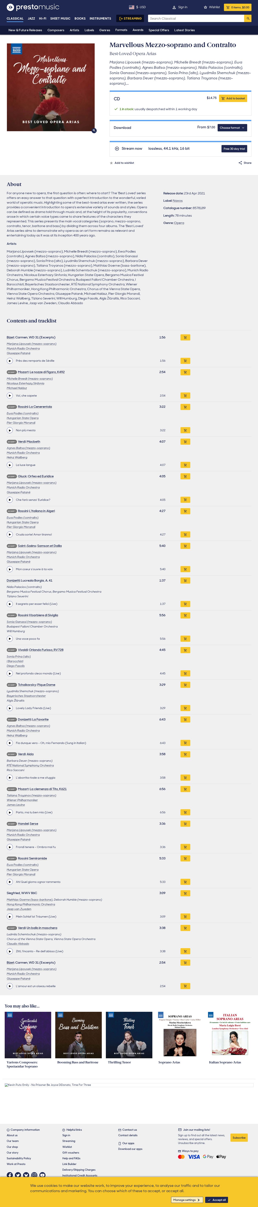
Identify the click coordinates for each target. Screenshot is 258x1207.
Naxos (178, 200)
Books (80, 19)
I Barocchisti (15, 661)
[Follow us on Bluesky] (27, 1175)
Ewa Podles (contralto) (23, 413)
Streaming (133, 19)
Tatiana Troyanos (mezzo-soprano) (31, 795)
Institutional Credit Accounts (79, 1175)
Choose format (230, 128)
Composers (56, 30)
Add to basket (235, 98)
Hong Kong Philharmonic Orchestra (31, 904)
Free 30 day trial (234, 149)
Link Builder (69, 1164)
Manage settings (184, 1200)
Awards (138, 30)
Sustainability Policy (19, 1158)
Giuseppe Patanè (18, 353)
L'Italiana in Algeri (42, 511)
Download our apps (130, 1149)
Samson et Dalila (49, 546)
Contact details (127, 1135)
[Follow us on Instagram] (35, 1175)
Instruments (100, 19)
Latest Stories (184, 30)
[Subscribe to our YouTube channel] (43, 1175)
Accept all (219, 1200)
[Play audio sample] (10, 361)
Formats (121, 30)
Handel (23, 823)
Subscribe (239, 1137)
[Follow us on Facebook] (11, 1175)
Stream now (132, 148)
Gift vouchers (70, 1152)
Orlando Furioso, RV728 (46, 650)
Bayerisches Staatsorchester (26, 696)
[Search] (247, 18)
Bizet (10, 337)
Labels (89, 30)
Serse (34, 823)
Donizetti (13, 580)
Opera (179, 223)
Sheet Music (60, 19)
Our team (13, 1141)
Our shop (12, 1147)
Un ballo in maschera (42, 928)
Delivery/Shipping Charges (78, 1170)
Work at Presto (16, 1164)
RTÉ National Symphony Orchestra (30, 765)
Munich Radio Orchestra (23, 348)
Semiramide (38, 858)
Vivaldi (23, 650)
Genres (104, 30)
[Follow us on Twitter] (19, 1175)
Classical (15, 19)
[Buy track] (185, 361)
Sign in (182, 7)
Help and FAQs (71, 1158)
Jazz (31, 19)
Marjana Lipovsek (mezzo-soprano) (31, 344)
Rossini (23, 407)
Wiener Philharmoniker (22, 800)
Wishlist (214, 7)
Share (247, 163)
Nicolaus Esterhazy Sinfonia (25, 383)
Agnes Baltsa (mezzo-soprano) (28, 448)
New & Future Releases (25, 30)
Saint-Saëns (27, 546)
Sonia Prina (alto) (19, 656)
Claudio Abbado (18, 943)
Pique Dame (46, 685)
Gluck (22, 476)
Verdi (21, 441)
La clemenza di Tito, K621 (48, 789)
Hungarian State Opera (23, 418)
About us (12, 1135)
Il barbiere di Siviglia (43, 615)
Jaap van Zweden (19, 909)
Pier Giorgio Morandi (21, 423)
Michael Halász (17, 388)
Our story (12, 1152)
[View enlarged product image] (51, 87)
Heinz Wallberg (17, 457)
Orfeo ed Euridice (41, 476)
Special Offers (159, 30)
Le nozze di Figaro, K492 (47, 372)
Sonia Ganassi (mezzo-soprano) (29, 622)
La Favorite (40, 719)
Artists (74, 30)
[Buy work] (185, 337)
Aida (30, 754)
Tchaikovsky (27, 685)
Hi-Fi (42, 19)
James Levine (16, 805)
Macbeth (33, 441)
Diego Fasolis (16, 666)
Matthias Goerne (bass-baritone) (30, 899)
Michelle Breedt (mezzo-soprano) (30, 378)
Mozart (23, 372)
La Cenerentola (40, 407)
